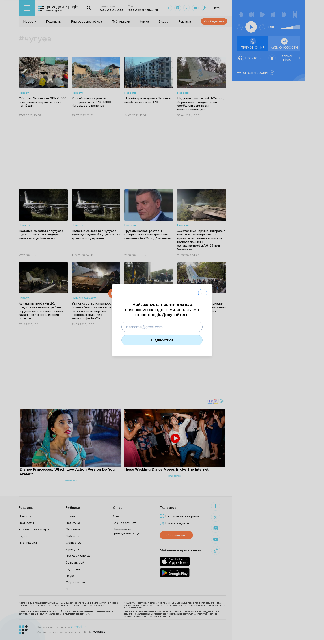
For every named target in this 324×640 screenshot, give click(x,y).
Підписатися (162, 340)
